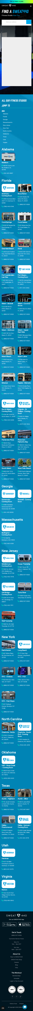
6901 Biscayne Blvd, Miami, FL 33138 (24, 336)
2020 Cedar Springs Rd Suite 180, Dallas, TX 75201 (24, 832)
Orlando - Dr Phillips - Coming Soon (24, 411)
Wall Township (7, 621)
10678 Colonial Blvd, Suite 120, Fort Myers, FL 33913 (24, 282)
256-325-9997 (8, 173)
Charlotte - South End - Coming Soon (24, 734)
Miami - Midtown (8, 330)
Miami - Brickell (7, 304)
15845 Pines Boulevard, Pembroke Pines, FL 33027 (8, 445)
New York (6, 128)
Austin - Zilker (23, 799)
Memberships (16, 976)
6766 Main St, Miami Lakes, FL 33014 (23, 361)
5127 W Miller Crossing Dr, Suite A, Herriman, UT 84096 (8, 864)
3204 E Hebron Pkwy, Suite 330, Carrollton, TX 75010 (8, 832)
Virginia (5, 142)
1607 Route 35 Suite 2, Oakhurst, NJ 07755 (24, 569)
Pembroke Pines (8, 440)
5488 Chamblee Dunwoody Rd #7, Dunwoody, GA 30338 (8, 507)
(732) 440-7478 (8, 577)
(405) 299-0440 (8, 778)
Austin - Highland (8, 799)
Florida (5, 116)
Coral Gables (22, 222)
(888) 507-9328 (25, 204)
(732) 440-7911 (8, 605)
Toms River (22, 593)
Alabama (5, 114)
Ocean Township (24, 564)
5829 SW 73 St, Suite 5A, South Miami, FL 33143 (8, 473)
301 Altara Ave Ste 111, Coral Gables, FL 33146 (24, 227)
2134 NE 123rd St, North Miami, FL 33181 (8, 415)
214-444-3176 (24, 838)
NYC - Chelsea (7, 677)
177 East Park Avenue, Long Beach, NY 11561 (24, 655)
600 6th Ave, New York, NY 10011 (8, 681)
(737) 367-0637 (25, 809)
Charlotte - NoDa (8, 732)
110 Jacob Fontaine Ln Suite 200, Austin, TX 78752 (8, 804)
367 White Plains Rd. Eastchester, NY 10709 (8, 655)
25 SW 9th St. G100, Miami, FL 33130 (7, 309)
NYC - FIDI (22, 677)
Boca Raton (22, 194)
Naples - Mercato (24, 383)
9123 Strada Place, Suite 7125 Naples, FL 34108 (24, 388)
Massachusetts (7, 122)
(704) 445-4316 (25, 745)
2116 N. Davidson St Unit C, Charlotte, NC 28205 (8, 737)
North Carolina (7, 131)
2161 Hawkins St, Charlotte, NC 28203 (24, 740)
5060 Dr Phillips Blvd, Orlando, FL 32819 (23, 418)
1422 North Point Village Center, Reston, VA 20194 (8, 895)
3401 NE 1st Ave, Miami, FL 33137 (8, 334)
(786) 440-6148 (8, 206)
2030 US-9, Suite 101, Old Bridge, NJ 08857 (8, 600)
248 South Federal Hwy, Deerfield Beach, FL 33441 (8, 254)
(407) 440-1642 (25, 424)
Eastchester (6, 650)
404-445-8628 (8, 512)
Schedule (16, 978)
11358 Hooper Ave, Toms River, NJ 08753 (24, 597)
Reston (4, 890)
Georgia (5, 119)
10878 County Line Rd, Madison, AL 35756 (8, 168)
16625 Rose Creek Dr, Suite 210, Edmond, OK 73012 (8, 773)
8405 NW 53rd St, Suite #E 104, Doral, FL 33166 (24, 254)
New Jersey (6, 125)
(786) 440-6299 (8, 420)
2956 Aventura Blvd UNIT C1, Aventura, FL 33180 (8, 201)
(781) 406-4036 (8, 543)
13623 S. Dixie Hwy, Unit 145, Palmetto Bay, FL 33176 (24, 447)
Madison (5, 163)
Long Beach (22, 650)
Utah (4, 139)
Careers (16, 962)
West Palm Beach (24, 468)
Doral (20, 249)
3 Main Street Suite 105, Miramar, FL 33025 (8, 388)
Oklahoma (6, 134)
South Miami (6, 468)
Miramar (5, 383)
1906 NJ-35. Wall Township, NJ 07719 (8, 625)
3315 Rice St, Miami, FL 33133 (24, 310)
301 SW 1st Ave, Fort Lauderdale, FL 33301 (7, 282)
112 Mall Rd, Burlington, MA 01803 (8, 539)
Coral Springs (7, 222)
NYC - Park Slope (8, 701)
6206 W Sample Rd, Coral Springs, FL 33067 (8, 227)
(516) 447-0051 (24, 661)
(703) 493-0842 (8, 900)
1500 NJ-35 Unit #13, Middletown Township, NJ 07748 (8, 571)
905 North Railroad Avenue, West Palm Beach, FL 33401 (24, 473)
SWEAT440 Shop (16, 959)
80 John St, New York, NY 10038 (23, 681)
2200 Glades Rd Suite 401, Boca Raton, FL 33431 (23, 199)
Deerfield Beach (8, 249)
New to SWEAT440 (16, 957)
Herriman (5, 859)
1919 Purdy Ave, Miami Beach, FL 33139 (7, 361)
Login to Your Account (16, 981)
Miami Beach (6, 356)
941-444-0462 (24, 288)
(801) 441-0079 (8, 869)
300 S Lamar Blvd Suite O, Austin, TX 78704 (24, 804)
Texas (5, 137)
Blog (16, 965)
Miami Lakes (22, 356)
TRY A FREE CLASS (16, 1)
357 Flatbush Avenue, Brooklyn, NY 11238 (8, 706)
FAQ (16, 967)
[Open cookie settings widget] (3, 1008)
